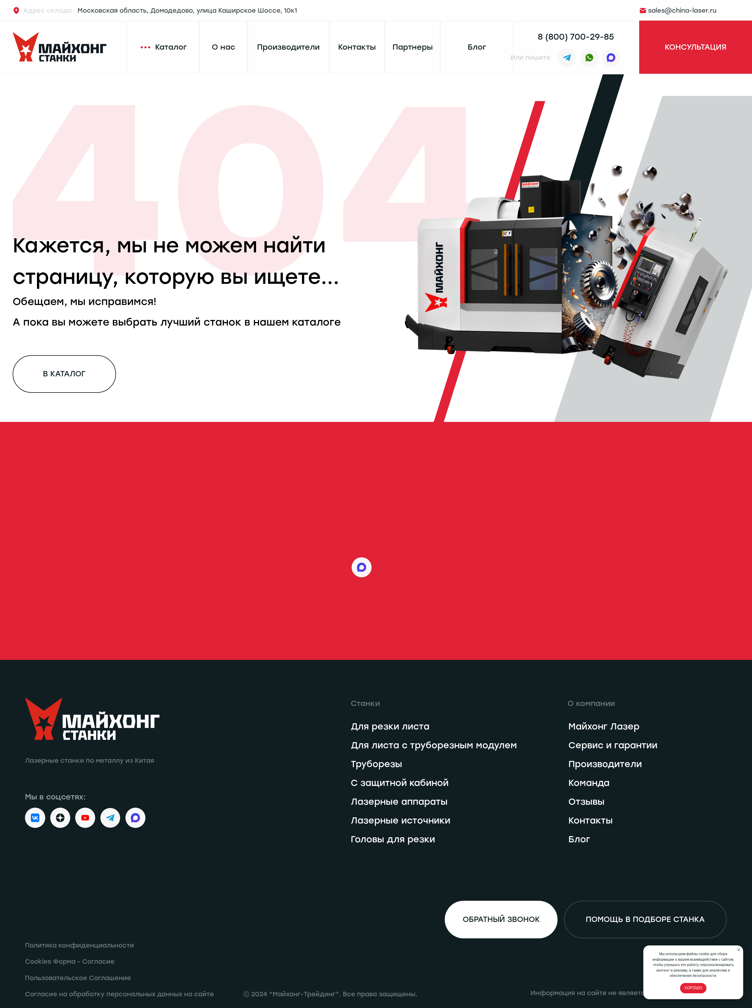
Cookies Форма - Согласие (70, 961)
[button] (695, 47)
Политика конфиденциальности (79, 945)
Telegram (400, 510)
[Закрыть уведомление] (739, 950)
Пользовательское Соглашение (78, 978)
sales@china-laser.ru (682, 10)
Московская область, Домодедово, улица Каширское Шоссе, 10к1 (160, 10)
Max (387, 567)
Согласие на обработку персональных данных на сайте (119, 994)
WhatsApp (404, 539)
